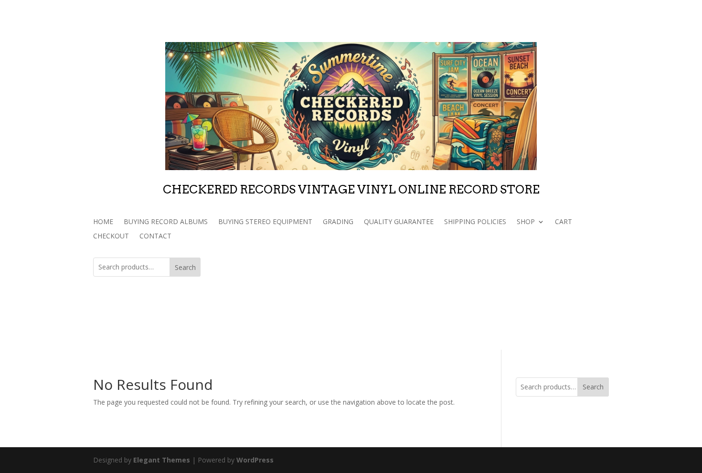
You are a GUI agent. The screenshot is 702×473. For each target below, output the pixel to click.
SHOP (526, 222)
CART (563, 222)
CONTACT (155, 236)
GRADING (338, 222)
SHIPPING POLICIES (475, 222)
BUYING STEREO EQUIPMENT (265, 222)
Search (185, 267)
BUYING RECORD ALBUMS (166, 222)
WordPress (255, 459)
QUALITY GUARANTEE (399, 222)
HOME (103, 222)
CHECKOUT (111, 236)
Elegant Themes (161, 459)
